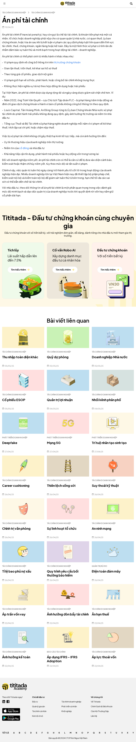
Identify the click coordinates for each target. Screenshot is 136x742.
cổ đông (24, 148)
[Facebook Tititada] (8, 701)
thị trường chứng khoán (67, 62)
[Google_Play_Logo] (11, 718)
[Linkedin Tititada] (3, 701)
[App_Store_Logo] (11, 710)
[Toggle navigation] (4, 3)
